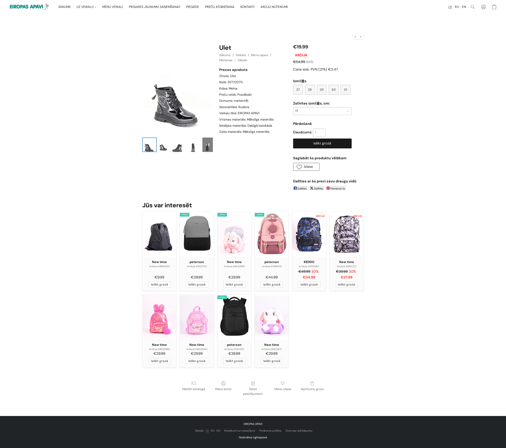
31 (345, 90)
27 (298, 90)
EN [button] (464, 7)
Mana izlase (282, 389)
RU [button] (457, 7)
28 (310, 90)
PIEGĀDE (192, 7)
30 (333, 90)
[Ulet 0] (149, 145)
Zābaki (242, 60)
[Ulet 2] (177, 145)
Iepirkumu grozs (312, 389)
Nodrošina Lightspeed (253, 437)
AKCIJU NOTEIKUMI (274, 7)
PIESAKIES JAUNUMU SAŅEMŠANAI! (154, 7)
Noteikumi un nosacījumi (239, 430)
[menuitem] (355, 37)
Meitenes (225, 60)
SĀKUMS (64, 7)
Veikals (241, 55)
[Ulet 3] (193, 145)
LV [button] (450, 7)
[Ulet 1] (163, 145)
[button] (29, 7)
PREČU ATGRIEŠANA (219, 7)
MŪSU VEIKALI (112, 7)
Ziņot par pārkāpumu (298, 430)
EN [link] (218, 430)
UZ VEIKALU (85, 7)
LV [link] (207, 430)
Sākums (224, 55)
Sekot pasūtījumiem (253, 391)
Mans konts (223, 389)
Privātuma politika (270, 430)
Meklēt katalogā (193, 389)
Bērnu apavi (259, 55)
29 (322, 90)
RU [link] (212, 430)
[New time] (159, 234)
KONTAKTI (247, 7)
